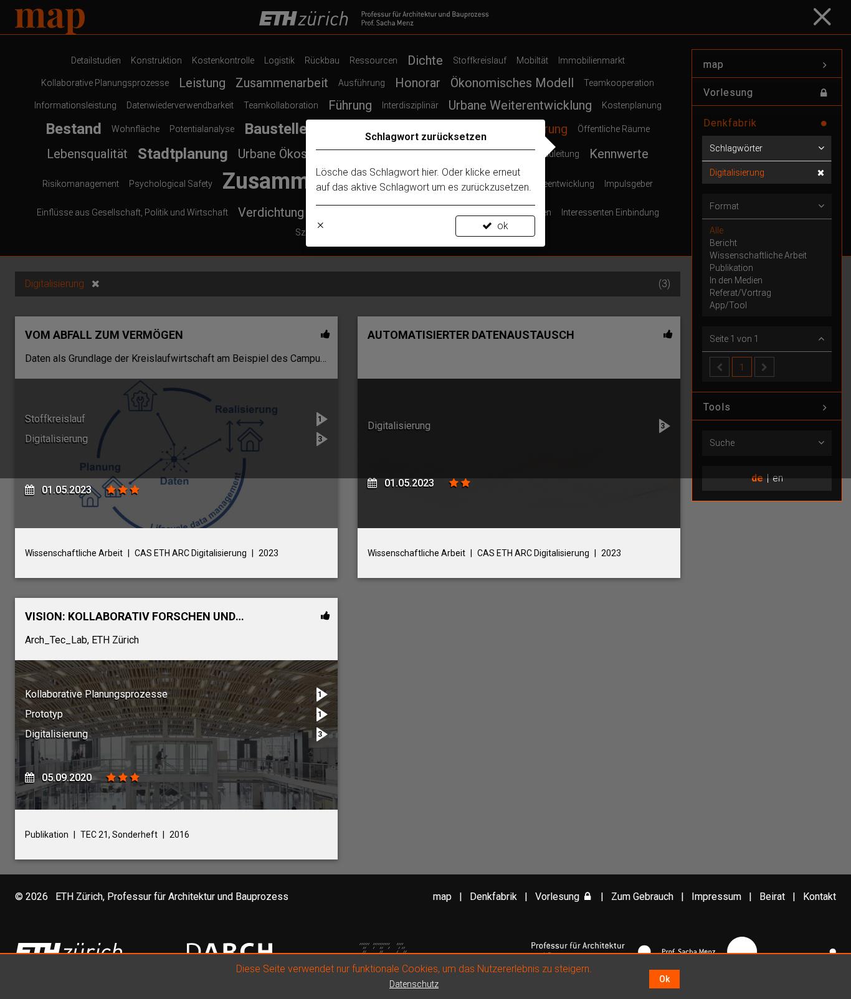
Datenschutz (414, 984)
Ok (664, 979)
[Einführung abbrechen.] (320, 226)
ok (502, 226)
